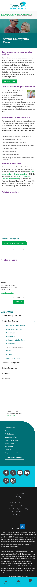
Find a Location (10, 434)
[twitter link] (13, 473)
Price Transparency (18, 515)
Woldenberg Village (13, 358)
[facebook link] (6, 473)
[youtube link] (20, 473)
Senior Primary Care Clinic (12, 315)
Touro (7, 14)
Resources (6, 373)
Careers (7, 431)
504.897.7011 (11, 415)
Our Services (16, 14)
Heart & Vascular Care (14, 329)
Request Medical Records (13, 453)
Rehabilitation (11, 344)
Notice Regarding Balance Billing (18, 509)
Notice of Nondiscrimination (18, 503)
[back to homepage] (1, 14)
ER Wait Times (9, 81)
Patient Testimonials (9, 368)
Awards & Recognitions (11, 363)
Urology (9, 354)
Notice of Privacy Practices (18, 506)
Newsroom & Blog (11, 437)
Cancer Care (11, 333)
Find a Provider (10, 428)
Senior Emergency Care (14, 347)
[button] (34, 321)
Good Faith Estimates (18, 512)
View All (19, 302)
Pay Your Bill (9, 446)
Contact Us (6, 379)
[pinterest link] (6, 481)
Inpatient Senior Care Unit (15, 325)
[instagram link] (13, 481)
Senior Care (26, 14)
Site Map (18, 497)
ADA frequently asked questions (18, 576)
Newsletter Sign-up (14, 457)
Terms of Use (18, 500)
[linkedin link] (27, 473)
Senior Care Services (7, 15)
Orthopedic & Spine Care (15, 340)
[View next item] (23, 248)
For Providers (9, 443)
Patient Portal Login (11, 440)
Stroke (8, 351)
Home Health (11, 336)
